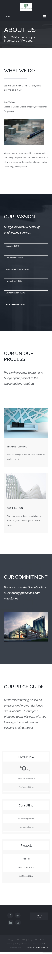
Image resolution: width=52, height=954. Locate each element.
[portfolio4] (26, 409)
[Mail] (18, 922)
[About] (26, 34)
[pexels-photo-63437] (24, 119)
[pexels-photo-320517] (26, 473)
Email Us (44, 947)
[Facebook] (10, 915)
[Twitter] (18, 915)
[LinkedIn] (10, 922)
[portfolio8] (26, 613)
